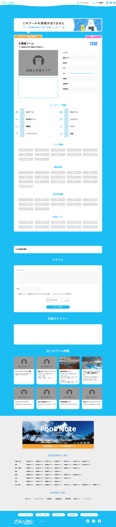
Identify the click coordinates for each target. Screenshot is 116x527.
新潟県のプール (30, 468)
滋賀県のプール (30, 474)
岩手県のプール (48, 461)
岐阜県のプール (30, 471)
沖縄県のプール (96, 484)
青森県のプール (39, 461)
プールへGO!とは (84, 2)
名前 (17, 288)
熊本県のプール (58, 484)
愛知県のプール (48, 471)
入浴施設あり (58, 498)
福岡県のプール (30, 484)
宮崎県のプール (76, 484)
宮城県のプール (58, 461)
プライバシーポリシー (89, 514)
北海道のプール (30, 461)
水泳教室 (49, 498)
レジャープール (39, 498)
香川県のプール (39, 481)
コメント (19, 270)
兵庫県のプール (58, 474)
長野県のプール (76, 468)
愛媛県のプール (48, 481)
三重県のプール (58, 471)
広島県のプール (58, 478)
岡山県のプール (48, 478)
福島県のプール (86, 461)
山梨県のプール (67, 468)
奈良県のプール (67, 474)
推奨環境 (72, 514)
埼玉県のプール (58, 464)
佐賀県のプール (39, 484)
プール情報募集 (99, 2)
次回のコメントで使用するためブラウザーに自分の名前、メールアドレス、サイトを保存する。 (45, 294)
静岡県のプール (39, 471)
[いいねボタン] (92, 36)
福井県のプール (58, 468)
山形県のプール (76, 461)
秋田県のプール (67, 461)
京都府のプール (39, 474)
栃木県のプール (39, 464)
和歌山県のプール (77, 474)
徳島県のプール (30, 481)
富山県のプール (39, 468)
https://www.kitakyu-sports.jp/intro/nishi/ (81, 73)
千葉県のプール (67, 464)
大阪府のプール (48, 474)
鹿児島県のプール (86, 484)
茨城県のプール (30, 464)
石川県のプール (48, 468)
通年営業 (68, 498)
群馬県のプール (48, 464)
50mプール (28, 498)
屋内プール (77, 498)
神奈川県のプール (86, 464)
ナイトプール (87, 498)
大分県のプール (67, 484)
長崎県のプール (48, 484)
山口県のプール (67, 478)
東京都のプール (76, 464)
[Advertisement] (58, 11)
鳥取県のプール (30, 478)
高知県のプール (58, 481)
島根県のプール (39, 478)
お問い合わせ (58, 514)
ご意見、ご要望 (43, 514)
